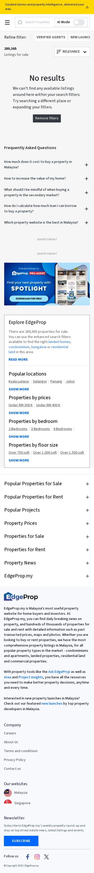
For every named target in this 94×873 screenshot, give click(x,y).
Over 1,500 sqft (72, 452)
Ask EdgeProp (59, 671)
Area (7, 677)
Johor (70, 381)
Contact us (12, 768)
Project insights (30, 677)
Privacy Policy (15, 760)
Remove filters (46, 118)
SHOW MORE (19, 389)
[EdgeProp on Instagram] (37, 856)
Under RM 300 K (21, 405)
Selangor (40, 381)
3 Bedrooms (40, 429)
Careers (10, 733)
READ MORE (18, 359)
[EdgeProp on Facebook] (27, 856)
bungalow (38, 347)
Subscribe (21, 841)
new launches (52, 703)
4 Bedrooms (62, 429)
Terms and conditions (21, 751)
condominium (19, 347)
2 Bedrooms (18, 429)
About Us (11, 742)
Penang (56, 381)
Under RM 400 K (48, 405)
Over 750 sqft (19, 452)
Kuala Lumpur (19, 381)
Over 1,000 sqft (45, 452)
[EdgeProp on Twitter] (46, 856)
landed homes (59, 342)
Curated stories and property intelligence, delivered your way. (44, 6)
